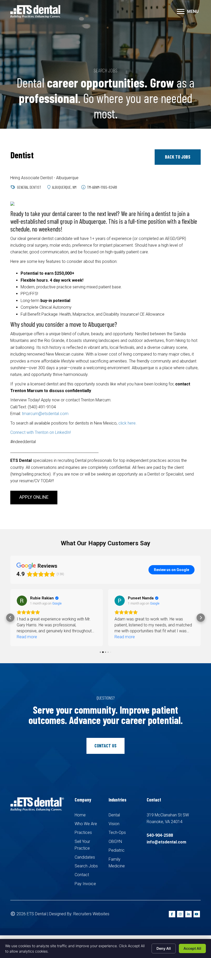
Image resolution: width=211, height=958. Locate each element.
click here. (127, 423)
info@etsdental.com (166, 842)
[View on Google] (22, 600)
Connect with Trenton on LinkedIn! (40, 432)
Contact (82, 874)
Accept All (192, 948)
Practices (83, 832)
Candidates (85, 857)
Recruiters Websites (91, 913)
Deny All (163, 948)
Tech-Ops (117, 832)
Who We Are (86, 823)
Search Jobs (86, 866)
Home (80, 815)
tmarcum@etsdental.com (45, 413)
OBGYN (115, 841)
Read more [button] (27, 636)
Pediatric (117, 850)
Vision (114, 823)
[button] (178, 157)
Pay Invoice (85, 883)
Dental (114, 815)
